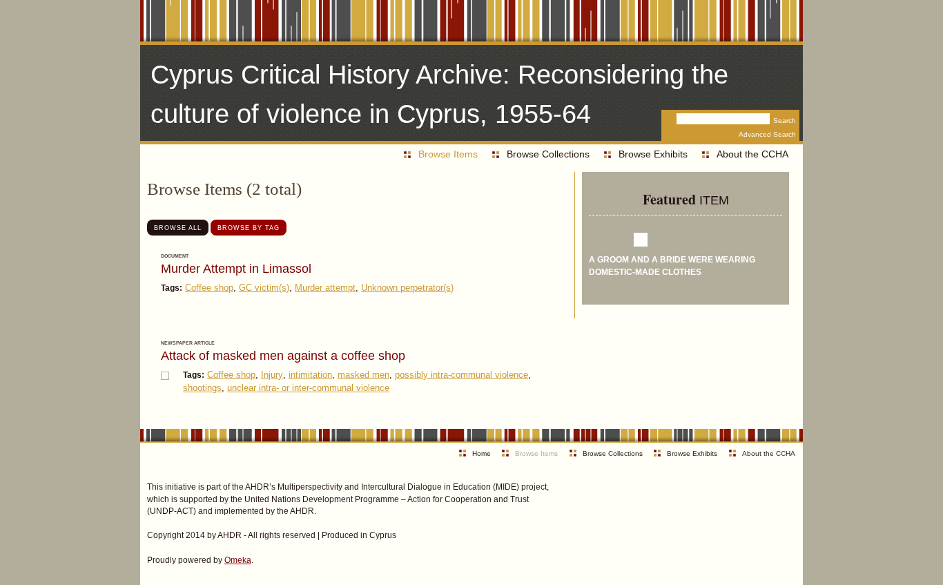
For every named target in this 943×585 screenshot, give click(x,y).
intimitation (310, 375)
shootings (202, 388)
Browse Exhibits (653, 154)
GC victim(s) (264, 287)
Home (481, 453)
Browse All (178, 227)
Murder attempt (325, 287)
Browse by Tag (248, 227)
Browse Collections (548, 154)
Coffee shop (209, 287)
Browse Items (448, 154)
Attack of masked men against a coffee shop (283, 356)
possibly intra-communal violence (461, 375)
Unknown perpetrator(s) (407, 287)
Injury (272, 375)
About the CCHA (752, 154)
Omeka (237, 559)
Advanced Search (767, 134)
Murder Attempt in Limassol (236, 269)
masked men (363, 375)
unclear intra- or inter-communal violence (308, 388)
